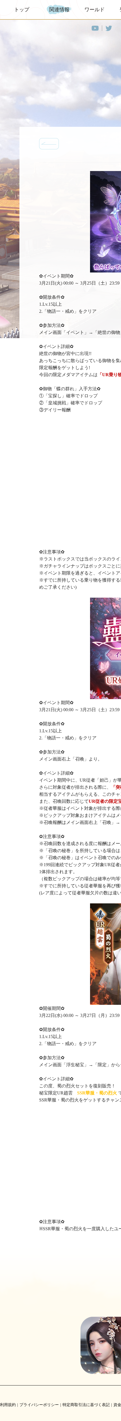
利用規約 (8, 1405)
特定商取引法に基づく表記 (86, 1405)
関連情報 (59, 9)
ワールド (94, 9)
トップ (21, 9)
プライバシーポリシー (39, 1405)
